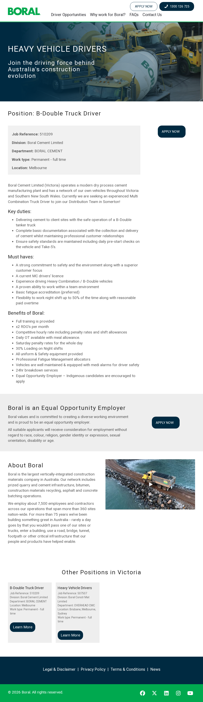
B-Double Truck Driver (27, 588)
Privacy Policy (93, 669)
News (155, 669)
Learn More (24, 627)
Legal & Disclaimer (59, 669)
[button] (150, 484)
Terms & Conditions (128, 669)
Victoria (129, 572)
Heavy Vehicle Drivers (75, 588)
